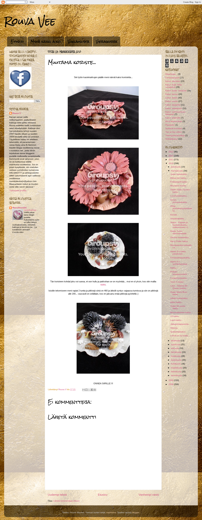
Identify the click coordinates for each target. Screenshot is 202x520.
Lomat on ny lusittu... (180, 336)
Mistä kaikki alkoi (46, 41)
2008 (171, 384)
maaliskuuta (177, 368)
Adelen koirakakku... (179, 298)
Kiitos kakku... (176, 302)
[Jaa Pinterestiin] (94, 389)
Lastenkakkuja (30, 210)
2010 (171, 163)
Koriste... (174, 215)
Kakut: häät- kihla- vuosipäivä (173, 86)
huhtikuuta (176, 364)
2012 (171, 156)
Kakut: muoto (171, 101)
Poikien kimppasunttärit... (179, 273)
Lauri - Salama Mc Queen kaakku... (179, 287)
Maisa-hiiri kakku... (179, 178)
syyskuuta (176, 344)
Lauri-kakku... (176, 320)
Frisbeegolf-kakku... (179, 182)
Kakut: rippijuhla (172, 105)
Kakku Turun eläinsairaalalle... (179, 232)
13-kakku (174, 316)
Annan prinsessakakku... (179, 201)
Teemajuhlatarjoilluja (175, 135)
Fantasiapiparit (172, 78)
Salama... (174, 328)
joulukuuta (176, 167)
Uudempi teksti (57, 494)
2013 (171, 152)
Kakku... (174, 268)
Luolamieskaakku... (179, 278)
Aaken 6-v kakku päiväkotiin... (178, 252)
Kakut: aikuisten (172, 81)
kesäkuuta (176, 356)
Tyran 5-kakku (177, 282)
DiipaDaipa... (171, 74)
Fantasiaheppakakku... (181, 258)
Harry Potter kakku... (180, 241)
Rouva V (16, 113)
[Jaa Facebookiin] (92, 389)
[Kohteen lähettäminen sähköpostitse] (83, 389)
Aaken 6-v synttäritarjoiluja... (179, 263)
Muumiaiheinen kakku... (181, 312)
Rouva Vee (29, 21)
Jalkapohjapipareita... (180, 324)
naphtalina (111, 512)
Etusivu (17, 41)
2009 (171, 380)
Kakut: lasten (171, 98)
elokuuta (175, 348)
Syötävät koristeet (173, 128)
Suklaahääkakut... (178, 332)
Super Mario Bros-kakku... (179, 293)
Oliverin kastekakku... (180, 237)
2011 (171, 159)
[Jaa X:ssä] (89, 389)
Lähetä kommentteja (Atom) (66, 501)
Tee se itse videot (173, 132)
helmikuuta (176, 372)
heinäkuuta (176, 352)
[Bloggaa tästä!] (86, 389)
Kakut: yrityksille (172, 118)
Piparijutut (170, 125)
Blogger (135, 512)
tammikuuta (176, 375)
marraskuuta (177, 171)
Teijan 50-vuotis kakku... (177, 307)
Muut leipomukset (173, 121)
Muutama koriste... (179, 186)
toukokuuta (176, 360)
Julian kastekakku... (179, 174)
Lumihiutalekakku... (179, 196)
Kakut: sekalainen (173, 108)
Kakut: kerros (171, 94)
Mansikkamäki (19, 208)
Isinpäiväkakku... (178, 219)
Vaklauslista (78, 41)
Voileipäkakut (171, 139)
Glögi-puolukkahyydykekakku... (181, 208)
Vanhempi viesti (149, 494)
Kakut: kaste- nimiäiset (175, 91)
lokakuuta (176, 341)
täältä (103, 284)
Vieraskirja (106, 41)
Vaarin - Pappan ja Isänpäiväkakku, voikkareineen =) (179, 224)
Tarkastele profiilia (17, 190)
